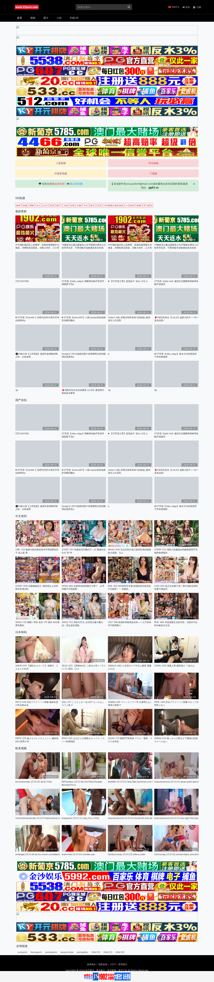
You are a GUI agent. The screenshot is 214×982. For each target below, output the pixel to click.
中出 (86, 205)
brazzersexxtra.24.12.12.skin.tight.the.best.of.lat (176, 818)
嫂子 (59, 205)
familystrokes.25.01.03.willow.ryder (126, 854)
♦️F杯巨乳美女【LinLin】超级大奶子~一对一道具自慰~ (176, 319)
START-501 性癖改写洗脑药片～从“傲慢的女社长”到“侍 (84, 551)
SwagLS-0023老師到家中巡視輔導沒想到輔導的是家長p (84, 355)
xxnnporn (22, 952)
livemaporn (36, 952)
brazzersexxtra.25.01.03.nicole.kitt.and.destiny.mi (130, 818)
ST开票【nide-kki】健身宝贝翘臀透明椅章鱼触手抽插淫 (176, 282)
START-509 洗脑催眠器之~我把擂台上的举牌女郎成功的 (36, 587)
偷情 (18, 205)
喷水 (92, 205)
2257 (113, 964)
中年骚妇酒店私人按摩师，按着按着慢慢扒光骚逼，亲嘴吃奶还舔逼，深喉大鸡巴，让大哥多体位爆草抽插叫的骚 (37, 246)
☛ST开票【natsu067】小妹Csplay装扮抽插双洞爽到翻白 (84, 319)
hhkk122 (96, 952)
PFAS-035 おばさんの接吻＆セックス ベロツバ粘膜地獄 (83, 740)
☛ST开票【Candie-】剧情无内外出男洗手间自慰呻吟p (37, 319)
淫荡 (72, 205)
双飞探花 (148, 205)
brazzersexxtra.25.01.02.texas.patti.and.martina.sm (176, 781)
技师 (52, 205)
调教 (32, 205)
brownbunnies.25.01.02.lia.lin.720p (33, 781)
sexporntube (66, 952)
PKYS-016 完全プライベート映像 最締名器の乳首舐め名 (36, 703)
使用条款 (91, 964)
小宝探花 (130, 205)
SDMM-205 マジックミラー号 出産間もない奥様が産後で (130, 703)
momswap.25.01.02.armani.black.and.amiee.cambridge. (176, 854)
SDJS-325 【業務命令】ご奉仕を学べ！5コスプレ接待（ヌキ (83, 667)
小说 (59, 17)
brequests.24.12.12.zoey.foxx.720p (80, 818)
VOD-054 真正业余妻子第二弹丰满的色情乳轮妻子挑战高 (176, 587)
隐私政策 (103, 964)
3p (16, 390)
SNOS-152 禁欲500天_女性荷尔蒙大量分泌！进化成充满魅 (82, 623)
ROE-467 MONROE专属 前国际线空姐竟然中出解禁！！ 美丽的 (129, 587)
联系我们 (122, 964)
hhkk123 (108, 952)
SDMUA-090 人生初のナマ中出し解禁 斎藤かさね (129, 667)
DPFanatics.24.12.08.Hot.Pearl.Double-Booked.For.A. (82, 783)
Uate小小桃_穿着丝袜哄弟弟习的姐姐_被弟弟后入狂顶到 (129, 319)
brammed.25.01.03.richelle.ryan (78, 854)
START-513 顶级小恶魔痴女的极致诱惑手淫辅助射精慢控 (176, 551)
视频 (32, 17)
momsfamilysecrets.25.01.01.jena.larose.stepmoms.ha (37, 818)
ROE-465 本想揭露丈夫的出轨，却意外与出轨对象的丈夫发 (176, 623)
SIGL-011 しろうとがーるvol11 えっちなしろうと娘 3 (83, 703)
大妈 (65, 205)
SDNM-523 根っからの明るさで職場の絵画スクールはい (176, 740)
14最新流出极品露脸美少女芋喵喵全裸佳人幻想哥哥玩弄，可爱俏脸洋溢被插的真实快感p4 (84, 246)
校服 (25, 205)
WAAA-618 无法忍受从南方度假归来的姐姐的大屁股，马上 (129, 551)
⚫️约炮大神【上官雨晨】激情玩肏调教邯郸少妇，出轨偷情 (36, 355)
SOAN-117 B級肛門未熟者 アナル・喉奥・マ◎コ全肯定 (130, 740)
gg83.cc (154, 187)
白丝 (45, 205)
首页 (19, 17)
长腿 (79, 205)
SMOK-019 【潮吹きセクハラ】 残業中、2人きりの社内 (36, 667)
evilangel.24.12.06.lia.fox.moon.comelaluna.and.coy (37, 854)
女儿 (38, 205)
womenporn (51, 952)
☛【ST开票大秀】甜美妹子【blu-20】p (128, 281)
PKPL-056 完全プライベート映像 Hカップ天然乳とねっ (176, 703)
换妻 (139, 205)
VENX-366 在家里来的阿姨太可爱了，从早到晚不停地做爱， (83, 587)
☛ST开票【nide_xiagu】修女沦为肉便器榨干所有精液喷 (175, 355)
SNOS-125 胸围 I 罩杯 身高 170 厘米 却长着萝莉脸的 (37, 623)
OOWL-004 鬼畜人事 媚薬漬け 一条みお (174, 665)
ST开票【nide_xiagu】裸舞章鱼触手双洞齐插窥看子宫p (83, 282)
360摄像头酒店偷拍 (113, 205)
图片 (45, 17)
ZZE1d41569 (22, 281)
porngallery (82, 952)
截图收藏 (53, 183)
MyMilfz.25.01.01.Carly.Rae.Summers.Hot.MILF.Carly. (130, 781)
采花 (99, 205)
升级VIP (74, 17)
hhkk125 (120, 952)
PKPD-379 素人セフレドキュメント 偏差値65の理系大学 (36, 740)
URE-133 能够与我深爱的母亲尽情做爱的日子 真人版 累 (36, 551)
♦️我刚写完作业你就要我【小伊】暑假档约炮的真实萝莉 (83, 391)
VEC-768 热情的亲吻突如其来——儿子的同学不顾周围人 (129, 623)
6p (155, 390)
